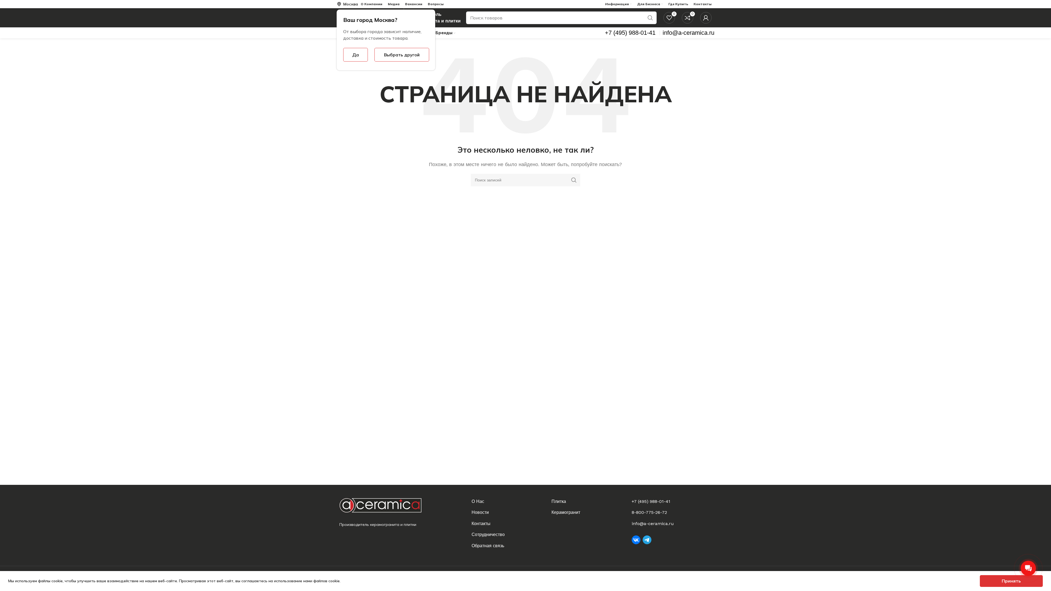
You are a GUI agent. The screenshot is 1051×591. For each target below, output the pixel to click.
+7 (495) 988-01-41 (651, 501)
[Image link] (385, 505)
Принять (1011, 581)
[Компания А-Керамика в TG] (647, 539)
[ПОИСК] (650, 17)
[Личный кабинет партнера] (705, 17)
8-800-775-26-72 (649, 512)
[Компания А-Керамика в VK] (636, 539)
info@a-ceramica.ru (653, 523)
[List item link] (508, 501)
